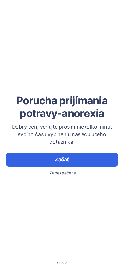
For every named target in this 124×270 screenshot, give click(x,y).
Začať (62, 159)
